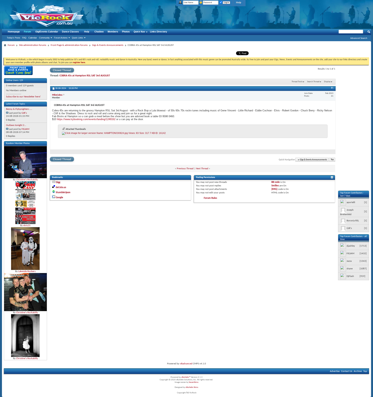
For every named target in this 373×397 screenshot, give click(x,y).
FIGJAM (25, 129)
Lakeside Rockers (27, 271)
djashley (351, 246)
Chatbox (99, 31)
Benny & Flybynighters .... (19, 109)
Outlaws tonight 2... (16, 125)
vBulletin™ (186, 377)
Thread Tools (297, 82)
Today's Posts (13, 38)
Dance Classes (70, 31)
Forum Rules (210, 198)
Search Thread (313, 82)
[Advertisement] (353, 132)
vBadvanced (186, 363)
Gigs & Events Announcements (107, 45)
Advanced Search (358, 38)
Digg (58, 182)
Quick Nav (139, 31)
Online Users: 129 (14, 80)
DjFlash (350, 276)
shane (350, 269)
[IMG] (274, 189)
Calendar (32, 38)
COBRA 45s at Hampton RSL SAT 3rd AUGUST (84, 75)
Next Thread (202, 168)
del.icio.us (61, 187)
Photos (126, 31)
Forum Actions (61, 38)
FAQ (24, 38)
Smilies (275, 185)
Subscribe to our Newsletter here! (23, 96)
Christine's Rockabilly (27, 179)
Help (238, 2)
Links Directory (158, 31)
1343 (363, 261)
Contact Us (346, 371)
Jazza (349, 261)
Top (332, 160)
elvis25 (27, 225)
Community (44, 38)
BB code (275, 182)
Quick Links (77, 38)
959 (362, 276)
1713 (363, 246)
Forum (27, 31)
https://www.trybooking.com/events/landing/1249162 (86, 119)
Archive (358, 371)
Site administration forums (32, 45)
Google (59, 197)
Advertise (335, 371)
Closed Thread (62, 70)
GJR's (24, 113)
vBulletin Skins (192, 387)
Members (113, 31)
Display (327, 82)
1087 (363, 268)
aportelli (351, 202)
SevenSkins (193, 382)
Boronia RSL (353, 221)
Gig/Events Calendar (46, 31)
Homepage (14, 31)
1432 (363, 253)
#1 (332, 88)
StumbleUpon (63, 192)
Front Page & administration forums (69, 45)
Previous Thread (185, 168)
